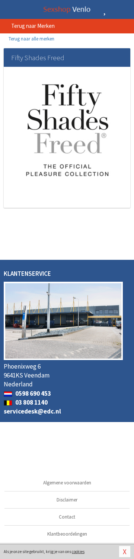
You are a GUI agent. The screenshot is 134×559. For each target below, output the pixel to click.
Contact (67, 517)
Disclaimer (67, 500)
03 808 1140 (31, 402)
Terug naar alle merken (30, 39)
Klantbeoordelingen (67, 534)
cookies (78, 551)
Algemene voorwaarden (67, 483)
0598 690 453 (32, 393)
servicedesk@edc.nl (32, 411)
